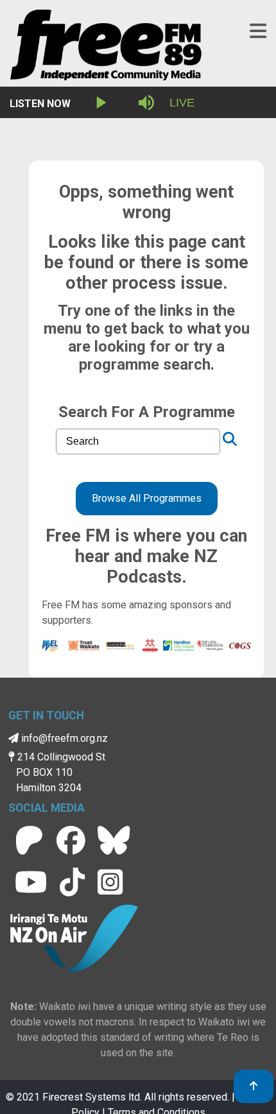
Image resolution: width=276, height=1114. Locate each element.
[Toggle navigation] (258, 31)
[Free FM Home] (106, 47)
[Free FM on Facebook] (71, 840)
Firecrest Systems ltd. (92, 1097)
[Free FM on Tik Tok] (72, 882)
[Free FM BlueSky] (113, 840)
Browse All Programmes (147, 498)
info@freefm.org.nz (63, 738)
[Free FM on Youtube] (30, 882)
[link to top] (253, 1086)
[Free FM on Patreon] (29, 840)
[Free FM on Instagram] (110, 882)
